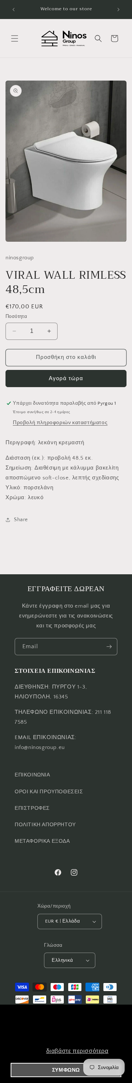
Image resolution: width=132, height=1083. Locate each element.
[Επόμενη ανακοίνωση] (118, 9)
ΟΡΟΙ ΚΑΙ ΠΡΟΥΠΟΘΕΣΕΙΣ (49, 792)
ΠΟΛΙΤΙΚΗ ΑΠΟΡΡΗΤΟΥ (45, 825)
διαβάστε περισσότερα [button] (77, 1051)
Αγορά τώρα (66, 378)
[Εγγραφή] (109, 646)
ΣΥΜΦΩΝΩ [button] (66, 1070)
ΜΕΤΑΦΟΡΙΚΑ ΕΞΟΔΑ (42, 841)
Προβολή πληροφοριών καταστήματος (60, 423)
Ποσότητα (16, 316)
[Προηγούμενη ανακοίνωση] (14, 9)
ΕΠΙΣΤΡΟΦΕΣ (32, 808)
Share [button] (21, 520)
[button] (15, 38)
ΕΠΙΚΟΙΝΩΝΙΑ (32, 775)
